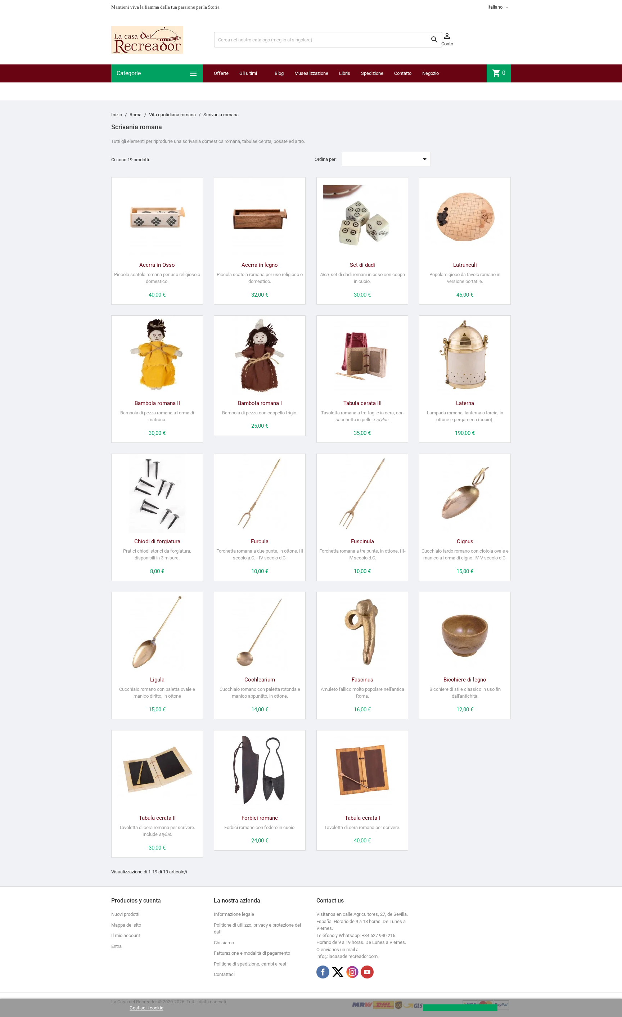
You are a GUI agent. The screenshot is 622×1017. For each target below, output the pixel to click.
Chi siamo (224, 942)
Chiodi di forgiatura (157, 541)
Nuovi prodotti (125, 914)
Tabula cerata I (362, 818)
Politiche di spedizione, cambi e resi (250, 964)
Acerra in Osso (157, 265)
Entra (116, 946)
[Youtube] (367, 972)
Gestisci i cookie (146, 1008)
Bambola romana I (260, 403)
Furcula (260, 541)
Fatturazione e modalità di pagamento (252, 953)
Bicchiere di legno (464, 679)
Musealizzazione (311, 73)
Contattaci (224, 974)
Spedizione (372, 73)
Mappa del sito (126, 925)
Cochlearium (259, 679)
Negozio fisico (430, 82)
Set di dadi (362, 265)
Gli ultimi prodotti (248, 82)
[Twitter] (337, 972)
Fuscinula (362, 541)
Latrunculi (465, 265)
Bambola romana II (157, 403)
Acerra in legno (260, 265)
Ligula (157, 679)
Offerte (221, 73)
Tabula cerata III (362, 403)
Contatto (402, 73)
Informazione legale (234, 914)
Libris (344, 73)
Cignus (465, 541)
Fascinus (362, 679)
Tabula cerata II (157, 818)
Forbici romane (260, 818)
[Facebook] (322, 972)
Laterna (465, 403)
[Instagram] (352, 972)
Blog (279, 73)
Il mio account (125, 935)
